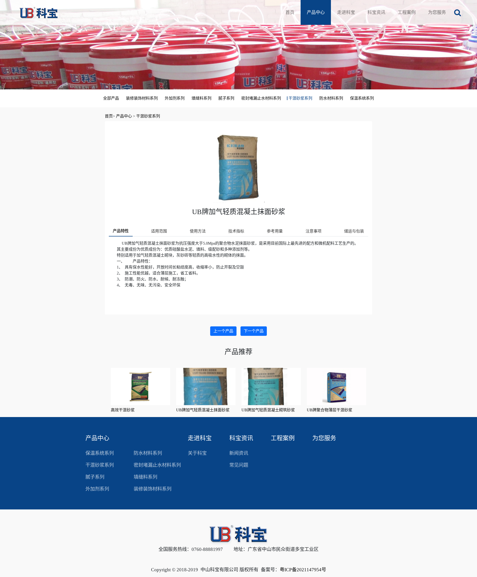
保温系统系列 (362, 98)
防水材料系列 (331, 98)
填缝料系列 (201, 98)
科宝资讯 (376, 12)
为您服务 (437, 12)
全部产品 (111, 98)
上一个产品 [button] (223, 331)
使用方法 (198, 231)
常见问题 (238, 465)
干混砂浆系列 (300, 98)
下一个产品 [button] (254, 331)
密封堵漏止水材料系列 (261, 98)
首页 (289, 12)
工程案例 (407, 12)
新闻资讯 (238, 453)
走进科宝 (346, 12)
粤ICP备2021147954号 (303, 569)
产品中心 (316, 12)
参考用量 (275, 231)
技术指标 (236, 231)
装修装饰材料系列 (142, 98)
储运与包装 (354, 231)
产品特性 (121, 231)
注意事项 (313, 231)
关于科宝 (197, 453)
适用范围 (159, 231)
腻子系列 (226, 98)
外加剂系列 (175, 98)
